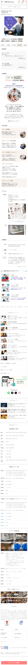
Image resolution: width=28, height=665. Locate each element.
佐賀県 (10, 460)
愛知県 (7, 438)
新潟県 (7, 447)
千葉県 (13, 432)
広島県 (10, 453)
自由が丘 (21, 473)
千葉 (6, 481)
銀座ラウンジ (17, 553)
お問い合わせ (17, 637)
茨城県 (19, 432)
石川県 (10, 450)
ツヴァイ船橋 (18, 571)
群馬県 (25, 432)
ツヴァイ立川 (21, 560)
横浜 (6, 478)
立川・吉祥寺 (8, 473)
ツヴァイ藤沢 (22, 568)
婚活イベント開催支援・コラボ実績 (8, 363)
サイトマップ (3, 641)
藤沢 (20, 478)
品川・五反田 (13, 472)
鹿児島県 (22, 460)
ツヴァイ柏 (13, 571)
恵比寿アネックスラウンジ (11, 557)
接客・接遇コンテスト (5, 373)
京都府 (10, 435)
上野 (17, 472)
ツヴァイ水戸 (16, 577)
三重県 (16, 438)
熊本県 (13, 460)
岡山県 (7, 453)
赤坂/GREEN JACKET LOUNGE (17, 562)
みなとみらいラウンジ (15, 568)
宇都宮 (7, 490)
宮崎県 (19, 460)
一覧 (26, 420)
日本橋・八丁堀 (12, 475)
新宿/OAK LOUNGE (20, 557)
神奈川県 (10, 432)
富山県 (7, 450)
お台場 (24, 473)
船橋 (10, 481)
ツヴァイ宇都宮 (9, 580)
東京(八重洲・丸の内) (17, 470)
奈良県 (19, 435)
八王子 (7, 475)
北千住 (22, 472)
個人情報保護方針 (18, 633)
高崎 (6, 493)
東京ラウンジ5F (23, 553)
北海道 (7, 441)
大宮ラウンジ (8, 574)
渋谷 (18, 473)
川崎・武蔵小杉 (16, 478)
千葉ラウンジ (8, 571)
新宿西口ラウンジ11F (10, 553)
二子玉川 (15, 473)
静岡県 (10, 438)
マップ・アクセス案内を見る (16, 221)
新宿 (6, 470)
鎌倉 (23, 478)
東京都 (7, 432)
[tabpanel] (14, 26)
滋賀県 (16, 435)
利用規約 (16, 629)
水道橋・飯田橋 (18, 475)
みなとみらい (10, 478)
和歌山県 (22, 435)
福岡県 (7, 460)
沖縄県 (25, 460)
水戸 (9, 487)
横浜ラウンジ (8, 568)
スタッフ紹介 (3, 366)
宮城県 (10, 444)
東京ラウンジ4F (19, 554)
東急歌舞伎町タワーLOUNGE (11, 564)
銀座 (11, 470)
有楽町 (9, 470)
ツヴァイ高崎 (8, 583)
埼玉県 (16, 432)
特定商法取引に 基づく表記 (4, 634)
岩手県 (7, 444)
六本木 (7, 472)
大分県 (16, 460)
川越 (9, 484)
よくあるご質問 (4, 637)
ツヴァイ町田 (8, 562)
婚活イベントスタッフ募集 (6, 370)
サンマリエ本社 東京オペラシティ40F (13, 565)
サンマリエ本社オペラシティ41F (12, 560)
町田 (12, 473)
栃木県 (22, 432)
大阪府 (7, 435)
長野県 (13, 447)
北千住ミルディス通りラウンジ (12, 559)
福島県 (13, 444)
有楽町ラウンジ (9, 556)
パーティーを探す (15, 662)
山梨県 (10, 447)
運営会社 (2, 629)
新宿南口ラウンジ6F (16, 556)
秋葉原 (19, 472)
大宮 (6, 484)
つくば (7, 487)
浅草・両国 (23, 475)
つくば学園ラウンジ (9, 577)
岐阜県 (13, 438)
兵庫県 (13, 435)
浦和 (11, 484)
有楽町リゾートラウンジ (10, 554)
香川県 (7, 457)
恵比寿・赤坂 (24, 470)
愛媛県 (10, 457)
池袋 (9, 472)
